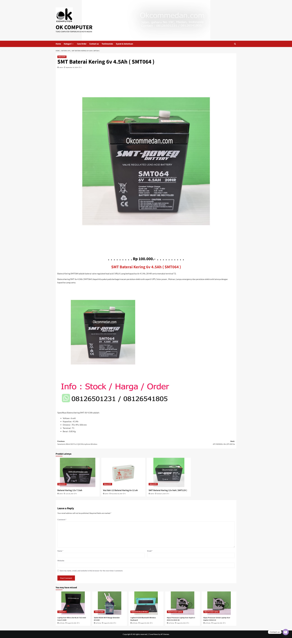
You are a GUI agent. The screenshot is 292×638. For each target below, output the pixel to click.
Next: (224, 443)
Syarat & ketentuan (124, 43)
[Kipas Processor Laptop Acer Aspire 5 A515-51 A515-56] (182, 603)
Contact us (94, 43)
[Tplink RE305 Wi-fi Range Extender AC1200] (109, 603)
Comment (61, 519)
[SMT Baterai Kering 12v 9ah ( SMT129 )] (169, 472)
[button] (235, 44)
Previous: (77, 443)
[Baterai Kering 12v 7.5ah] (78, 472)
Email (150, 551)
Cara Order (81, 43)
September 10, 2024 (72, 67)
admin (61, 67)
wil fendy (62, 623)
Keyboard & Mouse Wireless (139, 612)
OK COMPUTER (74, 27)
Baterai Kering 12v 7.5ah (69, 490)
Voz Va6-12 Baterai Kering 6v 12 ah (120, 490)
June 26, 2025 (69, 494)
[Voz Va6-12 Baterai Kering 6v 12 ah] (123, 472)
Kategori (68, 43)
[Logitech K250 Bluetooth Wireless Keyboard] (146, 603)
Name (60, 551)
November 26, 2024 (116, 494)
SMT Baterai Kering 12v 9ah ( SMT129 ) (168, 490)
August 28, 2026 (181, 623)
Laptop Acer (62, 612)
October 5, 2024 (161, 494)
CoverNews (153, 634)
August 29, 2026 (71, 623)
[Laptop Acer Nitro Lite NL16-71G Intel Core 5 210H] (73, 603)
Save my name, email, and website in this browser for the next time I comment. (91, 570)
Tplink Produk (99, 612)
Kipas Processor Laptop (175, 612)
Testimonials (107, 43)
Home (58, 43)
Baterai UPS (61, 57)
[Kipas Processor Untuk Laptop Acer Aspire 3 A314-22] (219, 603)
